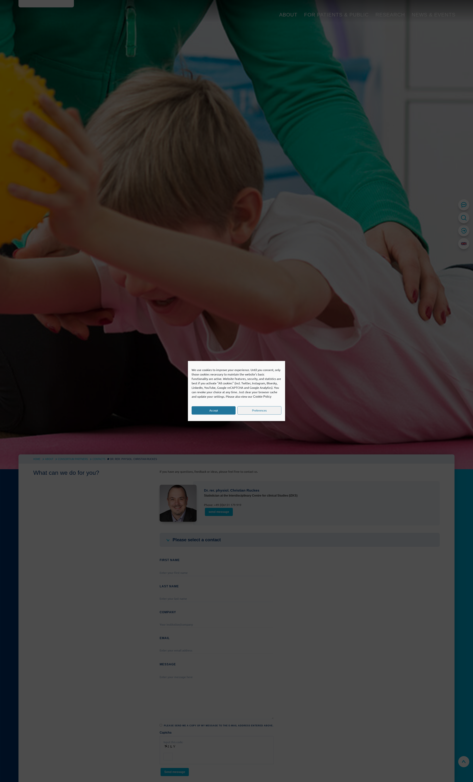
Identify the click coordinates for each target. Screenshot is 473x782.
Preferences (259, 410)
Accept (213, 410)
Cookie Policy (262, 396)
